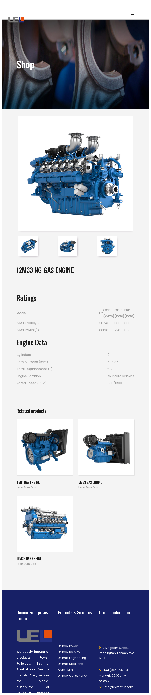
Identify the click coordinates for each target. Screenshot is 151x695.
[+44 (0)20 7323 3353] (116, 659)
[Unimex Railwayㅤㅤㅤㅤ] (75, 642)
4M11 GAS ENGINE (28, 482)
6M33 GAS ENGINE (90, 482)
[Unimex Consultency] (75, 665)
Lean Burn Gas (26, 487)
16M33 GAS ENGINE (29, 558)
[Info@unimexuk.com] (116, 676)
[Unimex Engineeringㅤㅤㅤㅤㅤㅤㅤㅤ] (75, 648)
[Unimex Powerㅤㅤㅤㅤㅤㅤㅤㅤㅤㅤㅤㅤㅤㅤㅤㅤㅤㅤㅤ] (75, 636)
